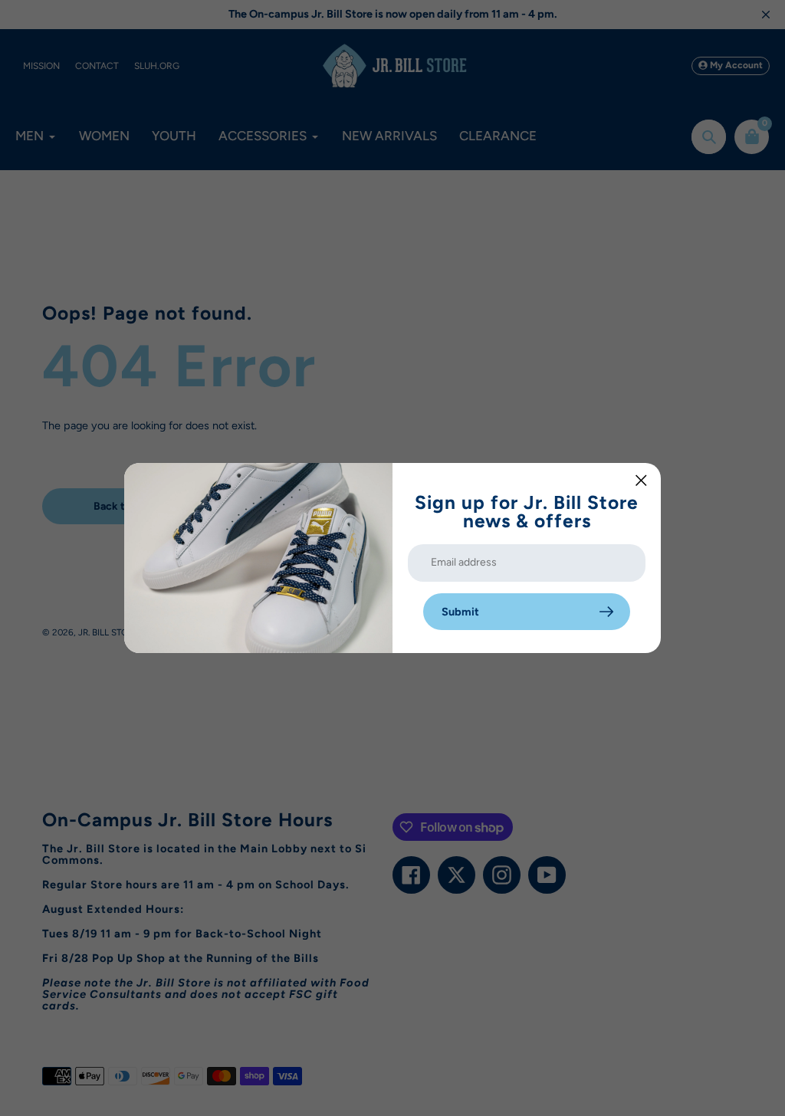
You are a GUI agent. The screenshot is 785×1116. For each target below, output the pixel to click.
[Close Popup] (641, 480)
